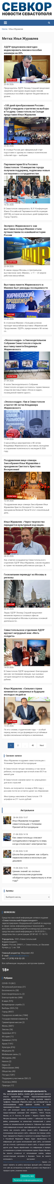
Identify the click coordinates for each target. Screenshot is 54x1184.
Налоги (5, 1061)
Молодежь (7, 1058)
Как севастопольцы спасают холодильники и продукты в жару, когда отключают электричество (29, 840)
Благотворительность (12, 994)
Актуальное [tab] (27, 810)
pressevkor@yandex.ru (19, 956)
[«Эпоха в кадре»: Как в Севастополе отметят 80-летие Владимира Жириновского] (27, 424)
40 (33, 745)
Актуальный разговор (12, 987)
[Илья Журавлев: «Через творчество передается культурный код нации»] (27, 541)
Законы (5, 1029)
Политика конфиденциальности (34, 1107)
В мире (5, 1001)
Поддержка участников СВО (15, 1078)
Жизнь (5, 1026)
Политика (11, 80)
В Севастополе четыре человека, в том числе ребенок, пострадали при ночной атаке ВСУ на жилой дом (25, 772)
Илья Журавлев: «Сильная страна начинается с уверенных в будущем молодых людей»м (24, 691)
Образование (8, 1068)
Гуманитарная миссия (12, 1022)
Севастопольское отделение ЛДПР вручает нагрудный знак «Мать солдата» (24, 633)
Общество (6, 1071)
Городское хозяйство (12, 1015)
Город (10, 435)
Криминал (6, 1040)
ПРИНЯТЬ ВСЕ (27, 1176)
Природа (6, 1085)
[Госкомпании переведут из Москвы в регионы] (27, 594)
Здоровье (6, 1033)
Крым (4, 1043)
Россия (10, 314)
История (6, 1036)
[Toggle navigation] (5, 23)
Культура (6, 1047)
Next (42, 745)
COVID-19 (6, 983)
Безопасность (8, 990)
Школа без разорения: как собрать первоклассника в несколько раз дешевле (30, 857)
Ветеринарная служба (12, 1004)
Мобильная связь (10, 1054)
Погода (5, 1075)
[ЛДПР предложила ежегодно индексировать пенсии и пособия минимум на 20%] (27, 69)
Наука (4, 1065)
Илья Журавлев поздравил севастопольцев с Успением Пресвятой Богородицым (26, 823)
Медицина (6, 1051)
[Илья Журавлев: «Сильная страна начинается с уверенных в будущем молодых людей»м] (27, 711)
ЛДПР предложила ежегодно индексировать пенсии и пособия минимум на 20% (23, 50)
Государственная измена (13, 1019)
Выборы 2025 (8, 1008)
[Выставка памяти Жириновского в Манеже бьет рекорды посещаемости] (27, 304)
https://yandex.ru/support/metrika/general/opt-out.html (21, 1162)
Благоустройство (10, 997)
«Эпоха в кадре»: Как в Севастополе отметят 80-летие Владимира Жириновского (24, 404)
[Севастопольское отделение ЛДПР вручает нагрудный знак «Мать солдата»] (27, 652)
